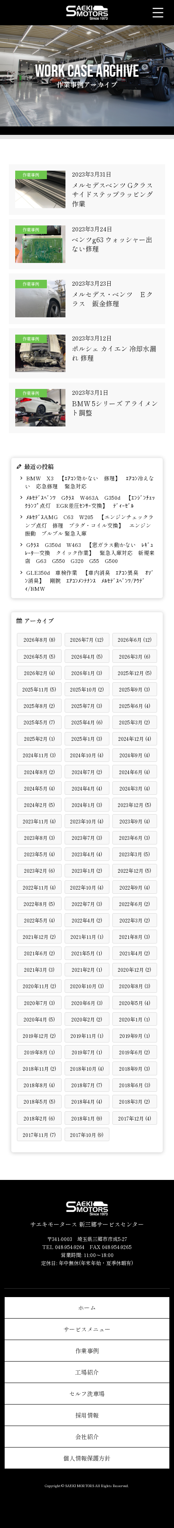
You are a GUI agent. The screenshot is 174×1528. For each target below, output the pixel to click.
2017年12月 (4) (134, 1118)
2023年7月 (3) (87, 837)
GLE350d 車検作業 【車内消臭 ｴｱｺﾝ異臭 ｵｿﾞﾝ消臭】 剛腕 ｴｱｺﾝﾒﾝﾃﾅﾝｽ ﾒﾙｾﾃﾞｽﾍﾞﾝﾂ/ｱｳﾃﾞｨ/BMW (89, 580)
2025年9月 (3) (134, 689)
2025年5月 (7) (39, 722)
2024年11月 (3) (39, 755)
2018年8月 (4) (39, 1084)
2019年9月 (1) (135, 1035)
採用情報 (87, 1415)
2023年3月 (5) (134, 854)
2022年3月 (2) (135, 920)
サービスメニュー (87, 1329)
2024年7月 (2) (87, 771)
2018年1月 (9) (86, 1118)
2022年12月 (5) (134, 870)
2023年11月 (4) (39, 821)
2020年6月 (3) (87, 1002)
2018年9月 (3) (134, 1068)
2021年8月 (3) (134, 936)
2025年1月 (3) (86, 738)
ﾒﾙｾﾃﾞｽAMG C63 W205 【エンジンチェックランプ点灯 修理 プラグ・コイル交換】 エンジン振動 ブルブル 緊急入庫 (89, 525)
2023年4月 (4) (87, 854)
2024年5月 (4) (39, 788)
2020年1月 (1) (134, 1019)
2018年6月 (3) (134, 1084)
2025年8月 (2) (39, 705)
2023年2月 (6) (39, 870)
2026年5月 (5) (39, 656)
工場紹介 (87, 1372)
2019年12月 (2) (39, 1035)
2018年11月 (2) (39, 1068)
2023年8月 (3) (39, 837)
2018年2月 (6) (39, 1118)
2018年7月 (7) (86, 1084)
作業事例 (87, 1350)
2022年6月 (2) (134, 903)
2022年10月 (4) (86, 887)
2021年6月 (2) (39, 953)
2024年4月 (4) (87, 788)
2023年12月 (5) (134, 804)
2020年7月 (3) (39, 1002)
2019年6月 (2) (134, 1052)
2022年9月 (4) (135, 887)
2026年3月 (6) (134, 656)
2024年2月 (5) (39, 804)
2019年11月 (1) (87, 1035)
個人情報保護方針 (87, 1458)
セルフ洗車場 (87, 1393)
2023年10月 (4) (86, 821)
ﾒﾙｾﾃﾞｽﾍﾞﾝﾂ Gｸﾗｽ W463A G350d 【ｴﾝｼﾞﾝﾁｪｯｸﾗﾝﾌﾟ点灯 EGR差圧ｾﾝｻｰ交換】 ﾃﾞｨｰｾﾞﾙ (90, 501)
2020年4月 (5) (39, 1019)
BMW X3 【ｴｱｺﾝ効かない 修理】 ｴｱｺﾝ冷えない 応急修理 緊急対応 (89, 482)
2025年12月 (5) (135, 672)
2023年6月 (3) (134, 837)
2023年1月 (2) (87, 870)
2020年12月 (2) (134, 969)
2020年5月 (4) (134, 1002)
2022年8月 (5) (39, 903)
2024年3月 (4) (135, 788)
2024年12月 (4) (134, 738)
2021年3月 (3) (39, 969)
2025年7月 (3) (86, 705)
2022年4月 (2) (87, 920)
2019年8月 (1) (39, 1052)
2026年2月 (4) (39, 672)
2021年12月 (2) (39, 936)
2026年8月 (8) (39, 639)
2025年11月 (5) (39, 689)
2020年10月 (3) (87, 985)
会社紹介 (87, 1436)
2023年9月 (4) (135, 821)
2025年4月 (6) (87, 722)
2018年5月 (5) (39, 1101)
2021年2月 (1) (87, 969)
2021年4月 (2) (135, 953)
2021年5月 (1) (86, 953)
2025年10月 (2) (87, 689)
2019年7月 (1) (87, 1052)
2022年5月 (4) (39, 920)
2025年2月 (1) (39, 738)
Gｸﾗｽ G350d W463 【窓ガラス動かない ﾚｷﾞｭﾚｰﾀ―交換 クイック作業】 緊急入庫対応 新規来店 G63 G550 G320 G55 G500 (90, 553)
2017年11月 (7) (39, 1134)
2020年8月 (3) (134, 985)
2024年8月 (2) (39, 771)
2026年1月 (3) (86, 672)
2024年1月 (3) (87, 804)
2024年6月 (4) (134, 771)
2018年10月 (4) (87, 1068)
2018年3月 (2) (134, 1101)
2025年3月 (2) (134, 722)
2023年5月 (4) (39, 854)
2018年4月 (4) (86, 1101)
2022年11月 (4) (39, 887)
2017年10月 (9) (86, 1134)
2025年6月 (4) (134, 705)
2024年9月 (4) (135, 755)
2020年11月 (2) (39, 985)
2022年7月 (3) (87, 903)
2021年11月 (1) (87, 936)
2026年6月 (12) (135, 639)
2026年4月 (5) (87, 656)
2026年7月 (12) (86, 639)
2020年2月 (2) (86, 1019)
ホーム (87, 1307)
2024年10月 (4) (86, 755)
